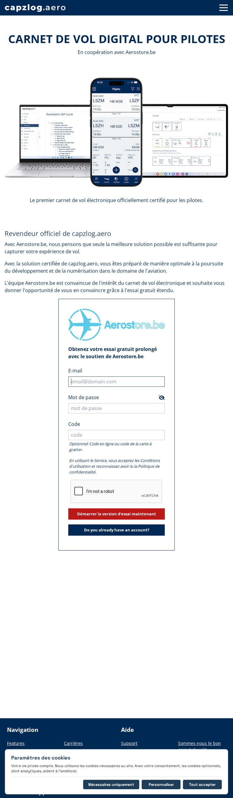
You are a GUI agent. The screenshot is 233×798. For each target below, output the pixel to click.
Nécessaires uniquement (111, 784)
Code (74, 424)
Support (129, 743)
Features (16, 743)
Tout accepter (202, 784)
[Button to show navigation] (223, 7)
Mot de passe (83, 397)
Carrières (73, 743)
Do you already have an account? (116, 530)
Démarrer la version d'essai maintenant (116, 514)
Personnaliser (161, 784)
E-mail (75, 370)
